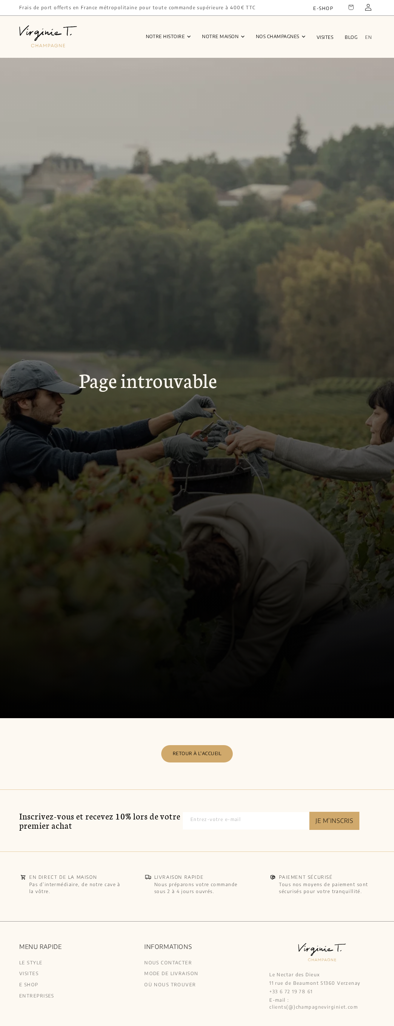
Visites (325, 37)
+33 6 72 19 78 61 (290, 991)
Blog (351, 37)
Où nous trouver (170, 984)
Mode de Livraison (171, 973)
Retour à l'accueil (197, 753)
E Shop (28, 984)
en (368, 37)
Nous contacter (168, 963)
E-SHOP (323, 8)
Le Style (31, 963)
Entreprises (36, 996)
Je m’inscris (334, 820)
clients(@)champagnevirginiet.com (313, 1007)
